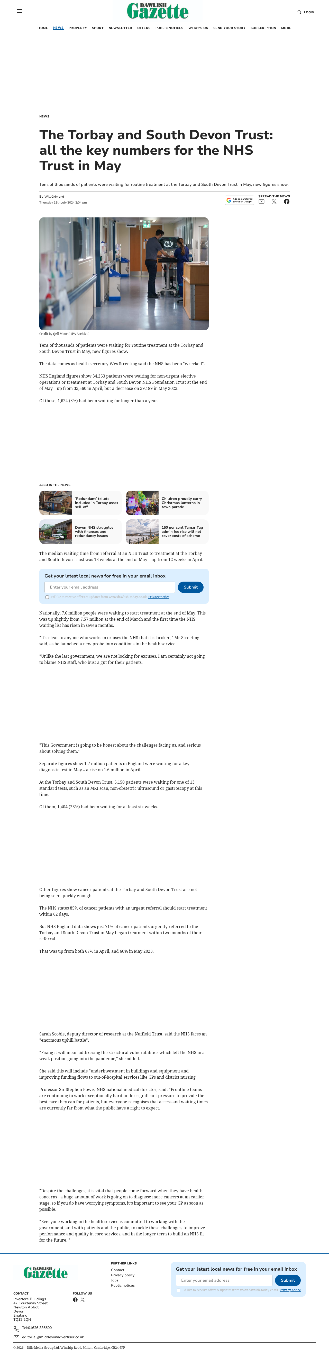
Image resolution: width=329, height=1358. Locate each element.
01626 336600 (40, 1328)
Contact (117, 1270)
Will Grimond (54, 197)
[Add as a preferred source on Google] (239, 200)
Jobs (114, 1280)
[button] (19, 11)
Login (309, 12)
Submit (191, 587)
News (44, 116)
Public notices (123, 1285)
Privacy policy (122, 1275)
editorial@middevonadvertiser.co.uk (53, 1337)
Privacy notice (158, 597)
